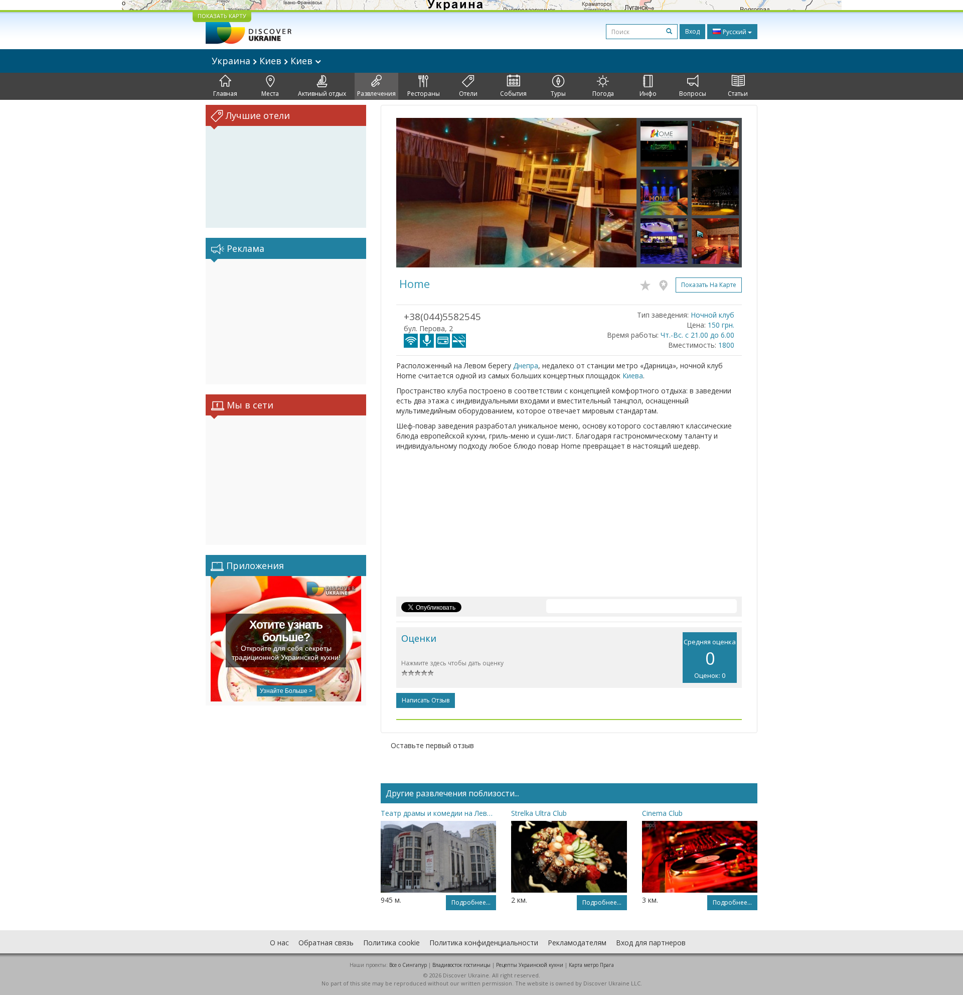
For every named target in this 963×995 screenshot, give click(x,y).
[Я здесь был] (666, 283)
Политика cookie (391, 942)
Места (270, 93)
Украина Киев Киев (263, 61)
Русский (734, 32)
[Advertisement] (286, 321)
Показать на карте (708, 284)
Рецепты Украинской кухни (529, 964)
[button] (414, 192)
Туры (558, 93)
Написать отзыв (425, 700)
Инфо (648, 93)
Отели (468, 93)
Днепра (525, 365)
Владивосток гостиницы (461, 964)
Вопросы (692, 93)
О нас (279, 942)
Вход (692, 31)
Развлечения (376, 93)
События (513, 93)
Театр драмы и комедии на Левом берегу (438, 813)
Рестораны (423, 93)
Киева (632, 375)
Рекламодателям (577, 942)
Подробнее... (471, 902)
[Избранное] (647, 283)
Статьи (738, 93)
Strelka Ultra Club (539, 813)
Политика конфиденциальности (483, 942)
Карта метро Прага (591, 964)
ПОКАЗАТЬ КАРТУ (222, 16)
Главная (225, 93)
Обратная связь (326, 942)
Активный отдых (322, 93)
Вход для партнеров (651, 942)
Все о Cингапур (408, 964)
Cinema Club (662, 813)
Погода (603, 93)
